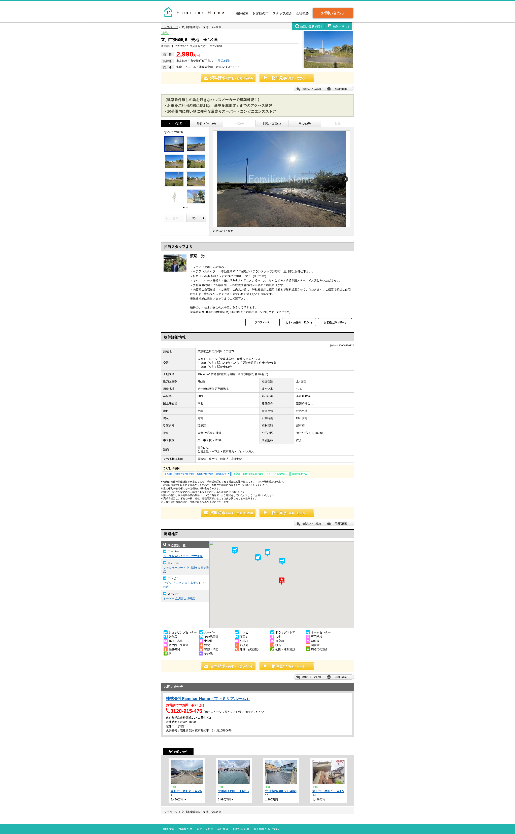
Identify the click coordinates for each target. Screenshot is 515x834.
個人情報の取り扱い (266, 829)
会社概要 (302, 13)
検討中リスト (341, 26)
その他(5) (305, 123)
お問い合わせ (333, 13)
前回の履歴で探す (311, 26)
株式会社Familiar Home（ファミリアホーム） (208, 698)
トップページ (169, 27)
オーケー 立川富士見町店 (179, 598)
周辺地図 (223, 60)
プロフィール (262, 322)
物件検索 (242, 13)
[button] (267, 553)
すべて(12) (175, 123)
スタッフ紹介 (282, 13)
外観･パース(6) (206, 123)
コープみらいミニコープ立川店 (183, 556)
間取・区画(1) (272, 123)
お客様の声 (260, 13)
